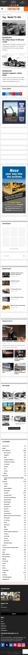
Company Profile (7, 495)
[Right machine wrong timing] (6, 307)
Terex (5, 468)
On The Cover (7, 520)
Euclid (5, 457)
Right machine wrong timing (17, 305)
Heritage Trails (7, 506)
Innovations (6, 511)
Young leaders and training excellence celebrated (19, 359)
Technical (6, 534)
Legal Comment (7, 513)
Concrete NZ (5, 475)
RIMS (5, 527)
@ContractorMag (14, 248)
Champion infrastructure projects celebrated (16, 273)
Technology (6, 536)
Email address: (4, 607)
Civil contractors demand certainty (13, 341)
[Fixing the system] (6, 283)
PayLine (4, 563)
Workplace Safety (8, 543)
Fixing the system (15, 281)
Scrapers (6, 466)
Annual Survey (5, 446)
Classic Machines (6, 450)
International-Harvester (9, 462)
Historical (6, 509)
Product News (5, 570)
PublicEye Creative (16, 653)
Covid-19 (4, 545)
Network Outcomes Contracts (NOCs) (12, 515)
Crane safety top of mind (16, 297)
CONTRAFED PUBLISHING (13, 2)
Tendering (4, 574)
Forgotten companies (7, 37)
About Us (3, 623)
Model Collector (6, 554)
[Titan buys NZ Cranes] (6, 291)
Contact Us (3, 628)
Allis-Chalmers (7, 452)
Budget (3, 448)
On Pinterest (6, 223)
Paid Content (5, 561)
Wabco (5, 473)
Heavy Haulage (7, 502)
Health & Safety (7, 499)
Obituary (4, 559)
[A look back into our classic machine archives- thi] (8, 396)
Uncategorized (5, 579)
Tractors (6, 471)
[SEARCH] (24, 255)
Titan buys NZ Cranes (15, 289)
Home (2, 621)
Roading (6, 529)
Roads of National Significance (11, 531)
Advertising (3, 626)
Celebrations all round (7, 357)
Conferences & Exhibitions (10, 497)
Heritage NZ (6, 504)
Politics (4, 568)
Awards (5, 486)
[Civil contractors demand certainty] (14, 332)
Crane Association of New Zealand (10, 547)
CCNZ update (7, 490)
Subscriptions (4, 630)
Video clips (6, 540)
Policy (3, 565)
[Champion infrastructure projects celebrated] (6, 274)
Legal (3, 552)
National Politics (6, 556)
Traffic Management (6, 577)
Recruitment (6, 524)
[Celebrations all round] (8, 353)
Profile (5, 522)
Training (6, 538)
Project (4, 572)
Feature (4, 549)
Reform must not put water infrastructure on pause (19, 372)
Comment (6, 493)
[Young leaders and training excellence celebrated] (20, 353)
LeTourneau (6, 464)
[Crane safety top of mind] (6, 299)
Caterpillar (6, 455)
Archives (6, 483)
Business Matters (8, 488)
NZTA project (7, 518)
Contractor (4, 481)
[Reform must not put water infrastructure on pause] (20, 366)
